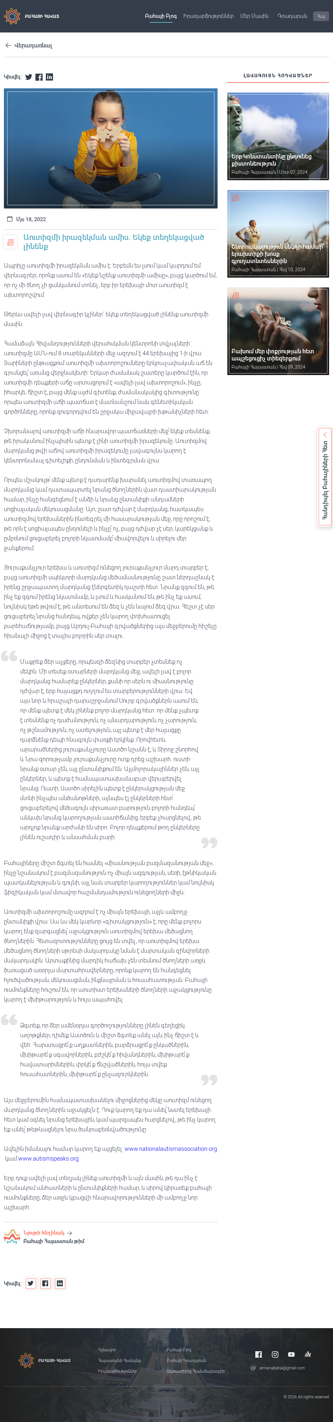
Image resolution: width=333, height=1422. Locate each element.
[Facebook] (258, 1354)
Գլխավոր (107, 1350)
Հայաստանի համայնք (119, 1360)
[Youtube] (291, 1354)
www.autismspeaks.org (48, 1158)
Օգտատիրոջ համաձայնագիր (196, 1371)
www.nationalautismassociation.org (171, 1148)
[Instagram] (275, 1354)
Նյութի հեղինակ (44, 1233)
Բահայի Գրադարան (186, 1360)
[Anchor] (308, 1354)
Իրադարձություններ (208, 16)
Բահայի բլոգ (161, 16)
